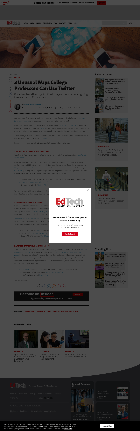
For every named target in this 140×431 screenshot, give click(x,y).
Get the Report (70, 234)
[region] (70, 426)
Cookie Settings (107, 426)
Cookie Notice (68, 429)
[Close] (136, 425)
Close (87, 190)
